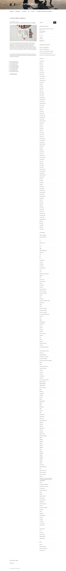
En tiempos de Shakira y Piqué (45, 300)
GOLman (41, 51)
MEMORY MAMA (42, 383)
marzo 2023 (42, 132)
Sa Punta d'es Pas (43, 499)
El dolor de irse (42, 40)
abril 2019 (41, 205)
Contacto (33, 11)
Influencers (41, 352)
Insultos (41, 362)
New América (42, 414)
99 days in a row (42, 242)
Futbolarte (12, 11)
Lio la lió (41, 37)
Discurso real (42, 279)
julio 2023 (41, 124)
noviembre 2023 (42, 117)
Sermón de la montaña (43, 507)
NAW (40, 408)
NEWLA (41, 451)
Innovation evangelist (43, 358)
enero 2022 (42, 153)
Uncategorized (42, 528)
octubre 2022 (42, 142)
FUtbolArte (29, 4)
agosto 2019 (42, 198)
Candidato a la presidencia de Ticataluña (44, 11)
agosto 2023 (42, 122)
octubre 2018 (42, 217)
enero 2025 (42, 95)
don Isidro (41, 287)
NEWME (41, 455)
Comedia (41, 262)
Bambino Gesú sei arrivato (48, 53)
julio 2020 (41, 178)
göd (40, 337)
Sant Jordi (41, 505)
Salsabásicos (42, 501)
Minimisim (41, 391)
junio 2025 (41, 86)
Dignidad (41, 275)
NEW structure (42, 433)
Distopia (41, 283)
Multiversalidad (42, 401)
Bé (40, 258)
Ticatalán (41, 519)
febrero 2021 (42, 165)
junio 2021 (41, 161)
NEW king (41, 426)
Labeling (41, 370)
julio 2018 (41, 221)
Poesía (41, 482)
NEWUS (41, 462)
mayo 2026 (41, 66)
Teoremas (41, 517)
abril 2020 (41, 184)
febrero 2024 (42, 113)
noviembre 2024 (42, 99)
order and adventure (43, 466)
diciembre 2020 (42, 169)
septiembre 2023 (42, 120)
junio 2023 (41, 126)
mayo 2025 (41, 88)
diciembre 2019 (42, 190)
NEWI (41, 449)
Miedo (41, 389)
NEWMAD (41, 453)
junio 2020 (41, 180)
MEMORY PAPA (42, 385)
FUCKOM (41, 331)
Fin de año (41, 329)
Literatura (41, 377)
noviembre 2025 (42, 76)
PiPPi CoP (41, 476)
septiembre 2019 (42, 196)
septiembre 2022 (42, 144)
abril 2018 (41, 227)
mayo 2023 (41, 128)
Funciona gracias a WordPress (14, 568)
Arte (40, 254)
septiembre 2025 (43, 80)
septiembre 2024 (43, 103)
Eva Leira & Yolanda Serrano (44, 314)
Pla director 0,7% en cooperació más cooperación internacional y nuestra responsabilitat (46, 479)
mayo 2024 (41, 107)
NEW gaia (41, 424)
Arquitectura (42, 252)
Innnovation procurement (44, 356)
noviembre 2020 (42, 171)
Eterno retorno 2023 (43, 310)
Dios (40, 277)
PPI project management (44, 484)
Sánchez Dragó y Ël (43, 503)
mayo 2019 (41, 203)
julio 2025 (41, 84)
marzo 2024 (42, 111)
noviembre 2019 (42, 192)
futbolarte (41, 335)
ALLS (40, 246)
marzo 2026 (42, 70)
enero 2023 (42, 136)
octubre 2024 (42, 101)
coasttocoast (42, 260)
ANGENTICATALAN (43, 250)
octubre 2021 (42, 159)
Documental (42, 285)
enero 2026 (42, 74)
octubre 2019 (42, 194)
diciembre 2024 (42, 97)
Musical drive (42, 406)
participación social (43, 470)
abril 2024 (41, 109)
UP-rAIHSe (41, 532)
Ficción (41, 325)
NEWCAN (41, 441)
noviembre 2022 (42, 140)
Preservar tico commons (44, 486)
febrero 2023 (42, 134)
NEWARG (41, 439)
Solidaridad (41, 513)
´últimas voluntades (43, 235)
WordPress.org (42, 550)
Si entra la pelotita (43, 31)
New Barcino (18, 11)
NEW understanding (43, 435)
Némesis (41, 410)
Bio (28, 11)
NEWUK (41, 460)
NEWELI (41, 443)
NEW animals (42, 416)
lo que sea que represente (44, 379)
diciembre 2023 (42, 115)
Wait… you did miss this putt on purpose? (47, 28)
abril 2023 (41, 130)
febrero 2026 (42, 72)
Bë (40, 256)
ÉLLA (40, 296)
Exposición (41, 316)
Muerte (41, 399)
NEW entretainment (43, 420)
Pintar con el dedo (43, 474)
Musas (41, 404)
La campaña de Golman (44, 366)
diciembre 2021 (42, 155)
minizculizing (42, 393)
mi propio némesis (43, 387)
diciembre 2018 (42, 213)
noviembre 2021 (42, 157)
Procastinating (42, 488)
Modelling (41, 395)
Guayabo (41, 341)
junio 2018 (41, 223)
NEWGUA (41, 447)
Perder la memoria (43, 472)
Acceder (41, 544)
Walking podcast (42, 536)
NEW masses (42, 428)
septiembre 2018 (42, 219)
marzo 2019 (42, 207)
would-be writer (42, 538)
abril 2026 (41, 68)
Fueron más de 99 (43, 333)
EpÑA (41, 304)
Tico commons (42, 523)
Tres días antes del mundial (48, 51)
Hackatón (41, 345)
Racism (41, 492)
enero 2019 (41, 211)
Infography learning (43, 354)
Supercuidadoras (42, 515)
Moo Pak (41, 397)
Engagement (42, 302)
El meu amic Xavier (43, 289)
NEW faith (41, 422)
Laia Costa (41, 372)
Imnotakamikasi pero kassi (44, 350)
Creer (41, 269)
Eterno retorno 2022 (43, 308)
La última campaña (43, 368)
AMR (40, 248)
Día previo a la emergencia (44, 273)
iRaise (41, 364)
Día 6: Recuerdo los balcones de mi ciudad (22, 23)
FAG (40, 318)
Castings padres (46, 47)
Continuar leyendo (13, 73)
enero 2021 (41, 167)
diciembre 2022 (42, 138)
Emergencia (42, 298)
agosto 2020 (42, 176)
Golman (41, 47)
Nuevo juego (42, 464)
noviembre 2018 (42, 215)
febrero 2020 (42, 188)
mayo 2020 (41, 182)
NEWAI (41, 437)
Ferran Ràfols (42, 323)
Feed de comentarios (43, 548)
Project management (43, 490)
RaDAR (41, 494)
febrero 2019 (42, 209)
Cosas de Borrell (42, 267)
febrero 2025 (42, 93)
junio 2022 (41, 149)
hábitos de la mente (43, 343)
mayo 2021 (41, 163)
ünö (40, 530)
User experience (42, 534)
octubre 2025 (42, 78)
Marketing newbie (43, 381)
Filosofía (41, 327)
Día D (40, 271)
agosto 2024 (42, 105)
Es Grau (41, 306)
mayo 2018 (41, 225)
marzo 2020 (42, 186)
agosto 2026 (42, 61)
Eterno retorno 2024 (43, 312)
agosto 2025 (42, 82)
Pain (40, 468)
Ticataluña (24, 11)
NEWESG (41, 445)
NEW (40, 412)
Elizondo (41, 294)
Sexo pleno (41, 509)
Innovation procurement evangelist (46, 360)
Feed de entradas (43, 546)
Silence (41, 511)
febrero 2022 (42, 151)
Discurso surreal (42, 281)
